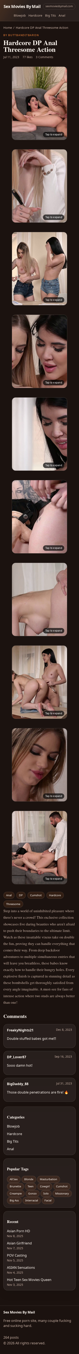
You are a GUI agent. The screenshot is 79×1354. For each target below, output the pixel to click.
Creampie (16, 1193)
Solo (46, 1193)
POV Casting (17, 1255)
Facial (47, 1200)
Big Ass (14, 1200)
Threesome (13, 904)
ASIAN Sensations (21, 1267)
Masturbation (48, 1179)
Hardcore (35, 15)
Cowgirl (45, 1186)
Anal (62, 15)
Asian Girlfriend (19, 1243)
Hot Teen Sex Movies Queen (29, 1279)
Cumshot (36, 895)
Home (7, 28)
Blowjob (20, 15)
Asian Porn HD (18, 1231)
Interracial (31, 1200)
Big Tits (50, 15)
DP (21, 895)
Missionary (62, 1193)
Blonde (28, 1179)
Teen (30, 1186)
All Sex (14, 1179)
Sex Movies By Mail (22, 6)
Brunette (15, 1186)
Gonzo (32, 1193)
